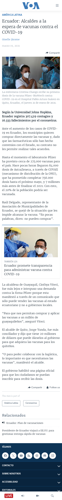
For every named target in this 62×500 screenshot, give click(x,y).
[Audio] (23, 495)
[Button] (53, 53)
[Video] (37, 495)
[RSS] (29, 455)
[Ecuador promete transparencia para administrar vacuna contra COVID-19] (31, 242)
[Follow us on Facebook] (5, 455)
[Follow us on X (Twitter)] (13, 455)
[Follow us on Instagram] (52, 455)
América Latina (12, 14)
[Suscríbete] (45, 455)
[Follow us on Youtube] (21, 455)
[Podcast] (37, 455)
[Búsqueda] (52, 495)
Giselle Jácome (11, 39)
